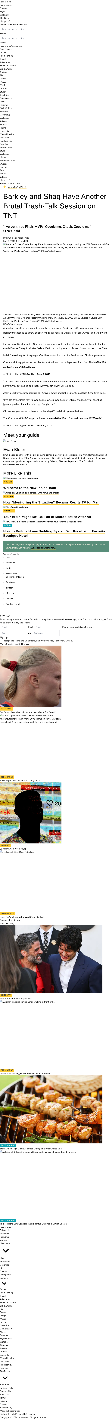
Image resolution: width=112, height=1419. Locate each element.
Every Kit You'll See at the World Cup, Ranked (22, 916)
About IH (4, 1384)
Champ (3, 1271)
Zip (29, 632)
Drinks (3, 52)
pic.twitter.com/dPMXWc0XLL (87, 418)
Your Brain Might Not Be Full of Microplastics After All (47, 517)
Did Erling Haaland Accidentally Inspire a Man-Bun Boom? (27, 712)
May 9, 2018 (43, 374)
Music (3, 85)
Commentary (6, 98)
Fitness (3, 124)
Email (30, 627)
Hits (2, 1258)
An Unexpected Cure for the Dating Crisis (20, 780)
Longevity (4, 131)
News (2, 101)
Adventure (5, 62)
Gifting (3, 176)
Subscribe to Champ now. (43, 548)
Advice (3, 121)
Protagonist (5, 1274)
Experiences (5, 4)
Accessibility (6, 1407)
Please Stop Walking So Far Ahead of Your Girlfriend (25, 1073)
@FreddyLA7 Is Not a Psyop (13, 848)
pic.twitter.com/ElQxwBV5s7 (19, 367)
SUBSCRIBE (11, 573)
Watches (4, 111)
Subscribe (15, 24)
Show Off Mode (8, 65)
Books (3, 78)
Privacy (3, 1400)
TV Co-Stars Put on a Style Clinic (16, 998)
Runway (4, 104)
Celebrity (4, 94)
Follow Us (5, 24)
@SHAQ (23, 418)
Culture (3, 8)
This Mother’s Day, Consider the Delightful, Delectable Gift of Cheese (33, 1223)
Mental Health (7, 134)
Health (3, 127)
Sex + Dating (7, 777)
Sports (22, 186)
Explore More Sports (10, 920)
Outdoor (4, 163)
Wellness (4, 14)
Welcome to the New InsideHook (29, 488)
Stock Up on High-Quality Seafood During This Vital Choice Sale (31, 1148)
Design (3, 81)
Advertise (4, 1394)
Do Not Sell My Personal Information (18, 1414)
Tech (2, 170)
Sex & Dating (6, 68)
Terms (3, 1397)
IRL (1, 1268)
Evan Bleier (11, 237)
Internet (4, 88)
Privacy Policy (47, 640)
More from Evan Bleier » (15, 465)
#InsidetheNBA (57, 418)
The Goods (5, 18)
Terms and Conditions (24, 640)
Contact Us (5, 1391)
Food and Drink (7, 160)
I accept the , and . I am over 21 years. (38, 640)
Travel (3, 58)
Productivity (6, 140)
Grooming (5, 114)
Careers (3, 1404)
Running (4, 144)
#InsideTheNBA (97, 362)
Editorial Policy (7, 1387)
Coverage (4, 1264)
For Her (3, 167)
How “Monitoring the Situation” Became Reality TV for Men (51, 502)
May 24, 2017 (44, 425)
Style (2, 11)
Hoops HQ (5, 21)
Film (2, 75)
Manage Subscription (10, 1410)
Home (3, 157)
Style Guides (6, 108)
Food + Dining (6, 55)
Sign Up (4, 637)
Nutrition (4, 137)
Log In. (21, 576)
